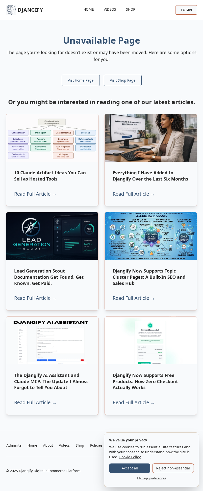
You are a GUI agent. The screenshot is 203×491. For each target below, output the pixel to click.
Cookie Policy (130, 457)
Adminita (14, 445)
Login (186, 9)
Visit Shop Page (122, 80)
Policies (96, 445)
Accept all (130, 468)
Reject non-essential (173, 468)
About (48, 445)
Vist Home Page (81, 80)
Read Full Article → (35, 193)
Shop (130, 9)
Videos (110, 9)
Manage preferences (151, 478)
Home (88, 9)
